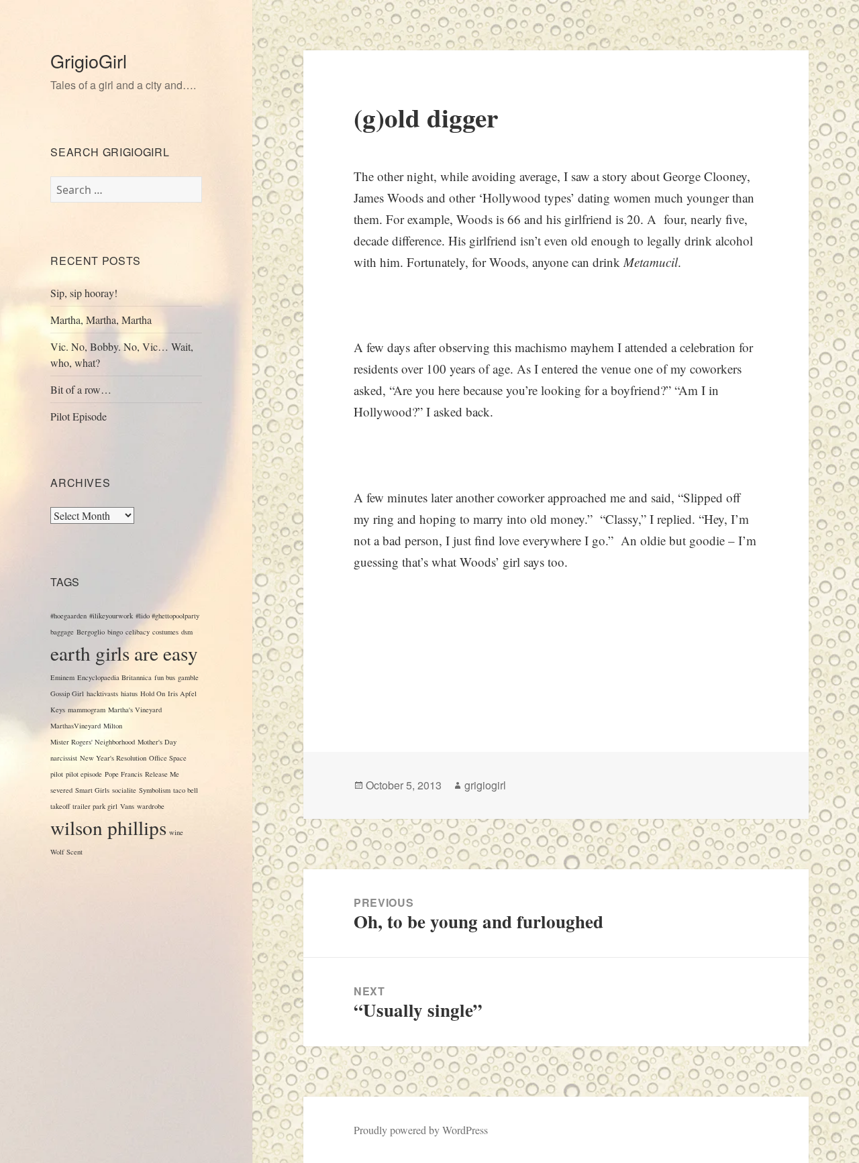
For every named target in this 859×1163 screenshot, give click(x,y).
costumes (165, 631)
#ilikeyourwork (111, 615)
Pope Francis (123, 774)
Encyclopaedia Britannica (114, 677)
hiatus (129, 693)
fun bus (164, 677)
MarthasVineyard (75, 725)
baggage (62, 631)
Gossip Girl (67, 693)
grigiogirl (485, 785)
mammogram (86, 709)
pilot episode (84, 774)
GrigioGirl (88, 61)
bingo (115, 631)
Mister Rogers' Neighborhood (92, 741)
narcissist (63, 758)
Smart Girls (92, 790)
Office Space (168, 758)
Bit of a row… (80, 389)
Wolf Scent (66, 851)
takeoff (60, 806)
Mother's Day (157, 741)
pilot (56, 774)
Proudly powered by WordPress (421, 1130)
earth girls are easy (124, 653)
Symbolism (154, 790)
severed (61, 790)
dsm (187, 631)
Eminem (62, 677)
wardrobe (150, 806)
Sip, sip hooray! (83, 293)
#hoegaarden (68, 615)
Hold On (152, 693)
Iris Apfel (182, 693)
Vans (127, 806)
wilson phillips (108, 827)
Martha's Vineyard (135, 709)
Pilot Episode (78, 416)
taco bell (185, 790)
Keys (57, 709)
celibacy (137, 631)
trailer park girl (94, 806)
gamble (188, 677)
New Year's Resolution (113, 758)
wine (176, 832)
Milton (112, 725)
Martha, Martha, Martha (101, 320)
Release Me (162, 774)
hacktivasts (102, 693)
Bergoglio (91, 631)
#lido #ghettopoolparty (167, 615)
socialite (124, 790)
